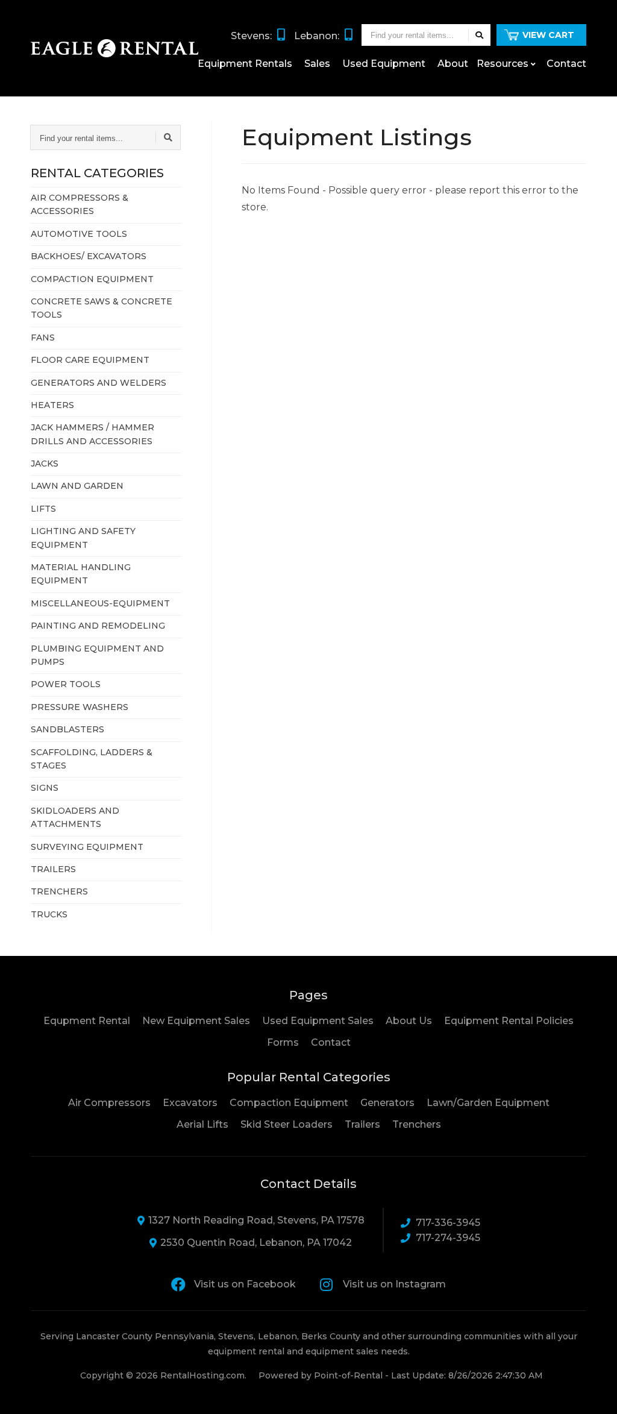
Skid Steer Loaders (286, 1124)
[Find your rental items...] (479, 35)
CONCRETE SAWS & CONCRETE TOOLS (101, 308)
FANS (43, 337)
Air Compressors (109, 1102)
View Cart (548, 35)
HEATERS (52, 405)
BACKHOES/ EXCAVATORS (88, 256)
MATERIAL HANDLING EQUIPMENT (81, 574)
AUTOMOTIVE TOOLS (79, 233)
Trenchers (416, 1124)
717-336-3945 (448, 1222)
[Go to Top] (594, 1392)
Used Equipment (383, 63)
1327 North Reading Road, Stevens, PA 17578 (256, 1220)
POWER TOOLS (66, 684)
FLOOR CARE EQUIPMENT (90, 359)
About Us (409, 1020)
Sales (317, 63)
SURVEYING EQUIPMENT (87, 846)
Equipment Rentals (245, 63)
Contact (566, 63)
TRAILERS (53, 869)
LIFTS (43, 508)
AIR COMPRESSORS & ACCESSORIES (79, 204)
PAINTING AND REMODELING (98, 625)
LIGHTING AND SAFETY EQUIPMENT (83, 538)
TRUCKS (49, 914)
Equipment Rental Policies (509, 1020)
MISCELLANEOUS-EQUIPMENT (100, 603)
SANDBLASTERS (67, 729)
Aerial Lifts (202, 1124)
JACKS (44, 463)
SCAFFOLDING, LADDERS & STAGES (91, 759)
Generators (387, 1102)
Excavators (190, 1102)
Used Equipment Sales (318, 1020)
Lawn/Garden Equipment (488, 1102)
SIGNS (44, 787)
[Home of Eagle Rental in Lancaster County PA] (114, 48)
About (452, 63)
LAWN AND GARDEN (77, 485)
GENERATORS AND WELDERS (98, 382)
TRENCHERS (59, 891)
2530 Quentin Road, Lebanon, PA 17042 (256, 1242)
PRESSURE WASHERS (79, 707)
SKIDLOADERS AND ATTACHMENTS (75, 817)
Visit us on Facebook (245, 1284)
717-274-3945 (448, 1237)
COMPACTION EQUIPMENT (92, 279)
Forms (283, 1042)
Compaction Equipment (289, 1102)
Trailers (362, 1124)
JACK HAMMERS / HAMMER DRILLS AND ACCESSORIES (92, 434)
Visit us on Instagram (394, 1284)
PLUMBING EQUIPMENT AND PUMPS (97, 655)
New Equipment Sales (196, 1020)
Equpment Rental (86, 1020)
